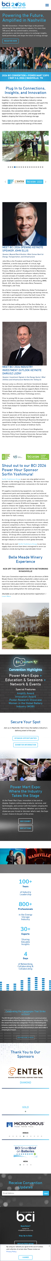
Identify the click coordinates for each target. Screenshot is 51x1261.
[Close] (49, 1246)
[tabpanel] (25, 1101)
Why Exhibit (25, 821)
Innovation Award (25, 696)
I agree (25, 1257)
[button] (8, 167)
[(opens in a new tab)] (25, 1124)
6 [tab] (27, 1136)
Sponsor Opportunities (25, 738)
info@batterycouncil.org (25, 1230)
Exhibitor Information (25, 745)
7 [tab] (31, 1136)
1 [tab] (25, 1111)
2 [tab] (13, 1136)
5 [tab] (24, 1136)
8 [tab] (34, 1136)
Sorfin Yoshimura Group (11, 479)
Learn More (6, 596)
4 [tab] (20, 1136)
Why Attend (25, 828)
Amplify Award (25, 693)
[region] (25, 1252)
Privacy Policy (11, 1251)
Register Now (10, 41)
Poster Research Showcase (25, 700)
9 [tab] (38, 1136)
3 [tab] (16, 1136)
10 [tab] (41, 1136)
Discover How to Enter (25, 1037)
